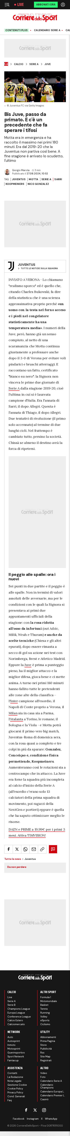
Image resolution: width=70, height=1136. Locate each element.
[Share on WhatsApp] (25, 849)
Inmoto (11, 1045)
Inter (14, 701)
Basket (44, 1004)
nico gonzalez (38, 184)
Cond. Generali (16, 1096)
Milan (13, 713)
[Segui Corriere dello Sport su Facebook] (26, 1110)
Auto (10, 1037)
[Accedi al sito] (63, 4)
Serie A (33, 64)
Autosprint (13, 1041)
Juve (47, 64)
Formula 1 (45, 997)
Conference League (19, 1016)
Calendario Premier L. (52, 1095)
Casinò (44, 1099)
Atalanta (16, 719)
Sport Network (15, 1056)
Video (43, 1073)
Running (45, 1012)
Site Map (45, 1056)
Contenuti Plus (16, 30)
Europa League (16, 1012)
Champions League (18, 1008)
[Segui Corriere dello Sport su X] (35, 1110)
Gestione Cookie (17, 1084)
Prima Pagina (47, 1041)
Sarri (58, 179)
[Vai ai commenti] (53, 849)
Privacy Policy (15, 1092)
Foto (43, 1077)
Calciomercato (16, 1024)
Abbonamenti (48, 1037)
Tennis (44, 1008)
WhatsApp (51, 1118)
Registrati (46, 1060)
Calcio (18, 64)
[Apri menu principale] (7, 4)
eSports (44, 1020)
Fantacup (13, 1060)
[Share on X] (17, 849)
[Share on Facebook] (8, 849)
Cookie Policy (15, 1088)
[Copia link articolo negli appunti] (42, 849)
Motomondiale (48, 1001)
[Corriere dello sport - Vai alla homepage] (35, 18)
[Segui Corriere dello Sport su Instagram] (44, 1110)
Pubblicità (46, 1048)
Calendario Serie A (47, 30)
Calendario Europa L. (52, 1091)
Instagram (33, 1118)
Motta (33, 179)
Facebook (18, 1118)
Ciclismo (45, 1024)
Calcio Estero (15, 1020)
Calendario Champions (47, 1086)
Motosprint (13, 1048)
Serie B (11, 1004)
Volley (43, 1016)
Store (43, 1045)
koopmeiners (15, 184)
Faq (9, 1100)
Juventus (19, 179)
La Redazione (15, 1077)
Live (20, 5)
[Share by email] (34, 849)
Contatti (12, 1073)
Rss (42, 1052)
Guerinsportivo (16, 1052)
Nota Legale (14, 1081)
